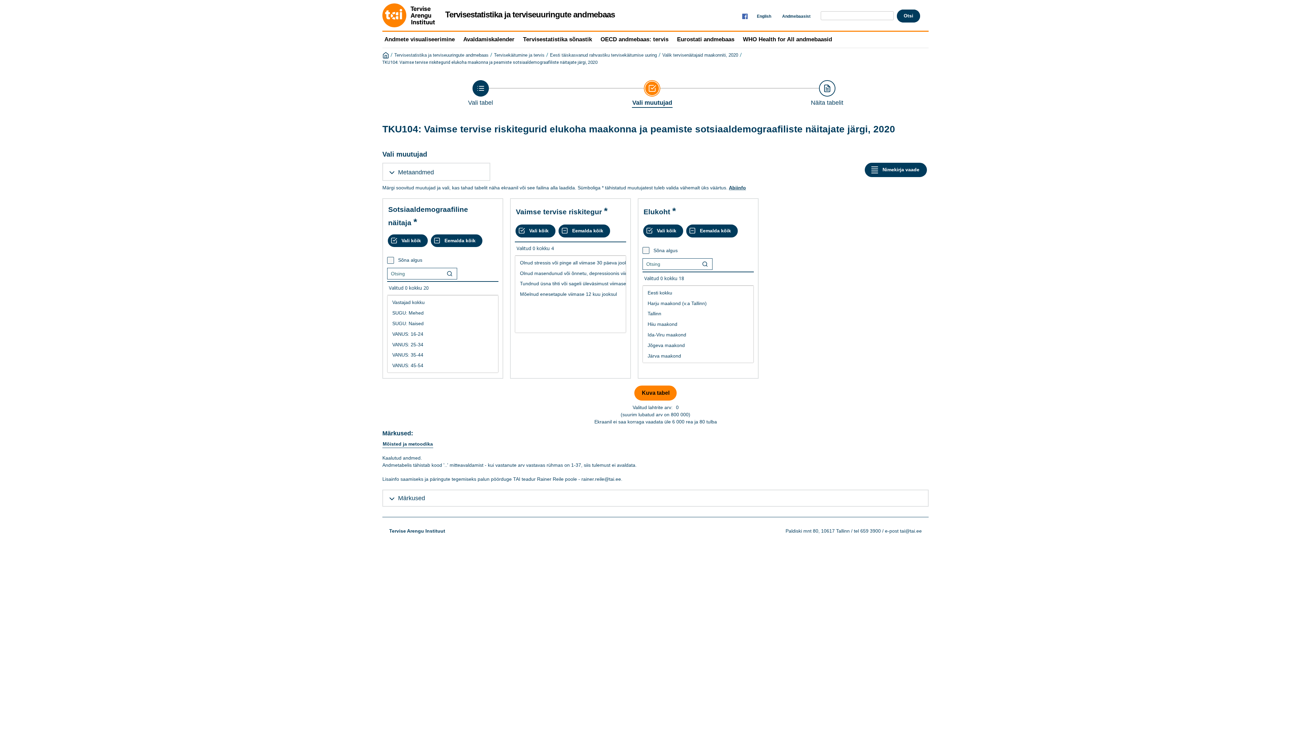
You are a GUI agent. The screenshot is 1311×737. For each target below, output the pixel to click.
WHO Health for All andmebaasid (787, 39)
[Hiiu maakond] (698, 324)
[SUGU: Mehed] (442, 313)
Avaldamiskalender (488, 39)
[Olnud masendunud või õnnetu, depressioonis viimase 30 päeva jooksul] (570, 273)
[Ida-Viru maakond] (698, 335)
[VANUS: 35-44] (442, 355)
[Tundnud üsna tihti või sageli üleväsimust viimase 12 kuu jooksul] (570, 283)
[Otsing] (449, 273)
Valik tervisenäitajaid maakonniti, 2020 (700, 55)
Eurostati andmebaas (705, 39)
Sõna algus (410, 260)
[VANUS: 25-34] (442, 344)
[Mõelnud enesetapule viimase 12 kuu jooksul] (570, 294)
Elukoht (657, 212)
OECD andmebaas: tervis (634, 39)
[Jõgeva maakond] (698, 345)
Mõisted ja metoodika (408, 444)
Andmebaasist (796, 16)
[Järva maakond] (698, 356)
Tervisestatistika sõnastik (557, 39)
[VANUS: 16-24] (442, 334)
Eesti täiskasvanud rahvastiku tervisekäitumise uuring (603, 55)
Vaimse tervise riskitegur (559, 212)
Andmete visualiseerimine (419, 39)
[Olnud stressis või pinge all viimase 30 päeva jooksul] (570, 263)
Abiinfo (737, 187)
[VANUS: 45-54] (442, 365)
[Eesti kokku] (698, 293)
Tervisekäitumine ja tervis (519, 55)
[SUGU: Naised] (442, 323)
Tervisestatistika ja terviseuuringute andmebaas (441, 55)
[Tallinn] (698, 313)
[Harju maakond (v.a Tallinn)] (698, 303)
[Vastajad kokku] (442, 302)
